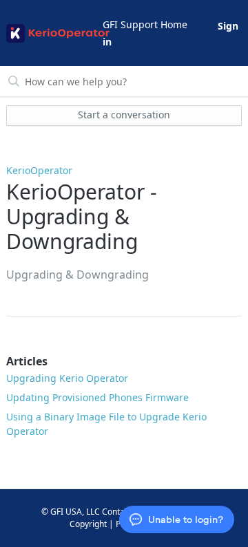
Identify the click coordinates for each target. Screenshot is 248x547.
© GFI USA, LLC (70, 511)
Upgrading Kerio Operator (67, 378)
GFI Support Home (145, 24)
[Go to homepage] (53, 33)
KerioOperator (39, 170)
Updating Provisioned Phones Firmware (97, 397)
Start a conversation (124, 114)
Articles (27, 361)
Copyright (88, 524)
